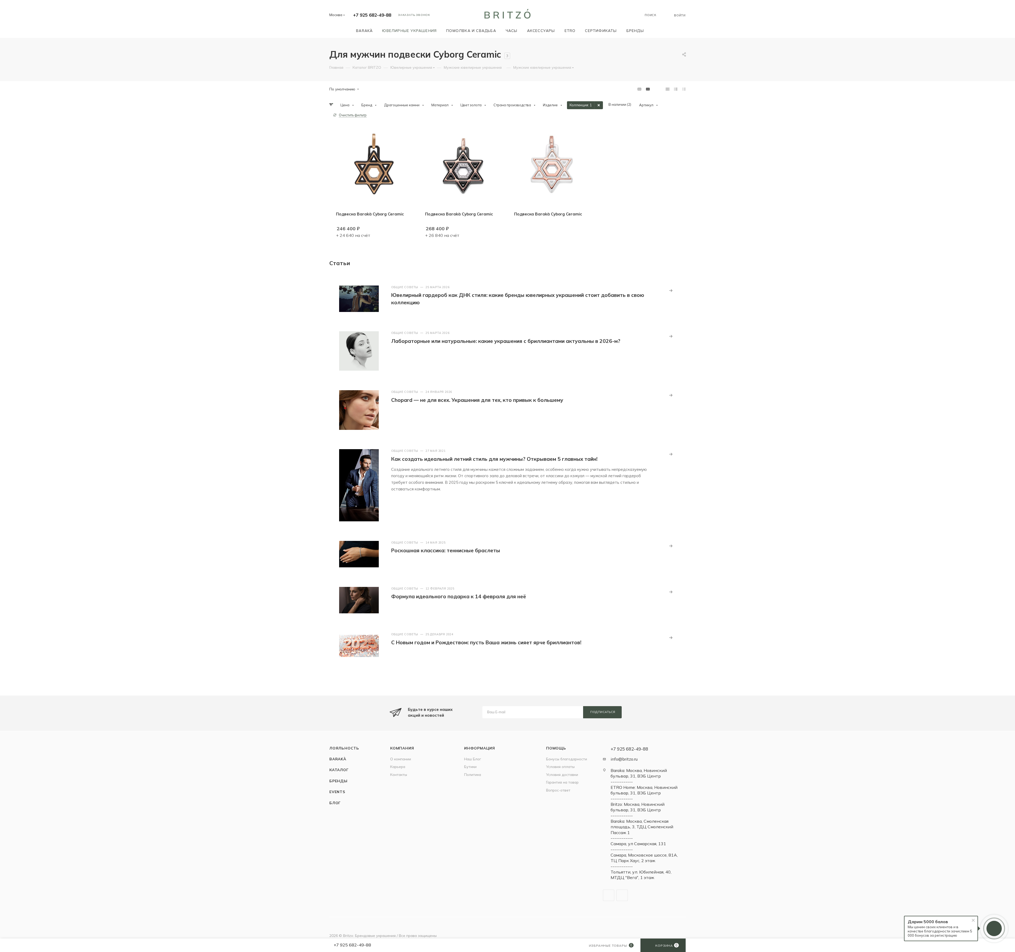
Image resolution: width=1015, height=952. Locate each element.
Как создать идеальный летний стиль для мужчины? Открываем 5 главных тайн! (494, 459)
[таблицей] (684, 89)
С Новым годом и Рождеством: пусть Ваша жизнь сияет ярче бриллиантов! (486, 642)
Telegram (608, 895)
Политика (472, 774)
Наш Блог (472, 759)
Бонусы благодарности (566, 759)
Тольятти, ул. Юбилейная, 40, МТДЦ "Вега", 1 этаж (641, 874)
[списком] (675, 89)
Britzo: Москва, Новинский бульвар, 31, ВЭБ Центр (638, 807)
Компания (402, 748)
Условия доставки (562, 774)
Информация (479, 748)
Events (337, 791)
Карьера (397, 766)
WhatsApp (622, 895)
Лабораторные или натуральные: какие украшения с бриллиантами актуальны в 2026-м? (505, 341)
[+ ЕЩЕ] (656, 31)
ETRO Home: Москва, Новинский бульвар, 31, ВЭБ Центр (644, 790)
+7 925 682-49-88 (372, 15)
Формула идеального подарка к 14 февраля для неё (458, 596)
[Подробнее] (671, 291)
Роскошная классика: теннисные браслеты (445, 550)
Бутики (470, 766)
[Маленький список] (639, 89)
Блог (335, 803)
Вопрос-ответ (558, 790)
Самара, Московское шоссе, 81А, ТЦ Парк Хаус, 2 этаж (644, 857)
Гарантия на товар (562, 782)
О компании (400, 759)
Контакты (398, 774)
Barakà (337, 759)
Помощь (556, 748)
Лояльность (344, 748)
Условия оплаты (560, 766)
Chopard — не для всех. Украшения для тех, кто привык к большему (477, 400)
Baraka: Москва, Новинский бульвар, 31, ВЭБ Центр (639, 773)
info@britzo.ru (624, 759)
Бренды (338, 781)
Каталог (339, 769)
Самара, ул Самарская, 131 (638, 843)
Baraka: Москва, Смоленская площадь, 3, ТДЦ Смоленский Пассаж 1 (642, 826)
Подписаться (602, 712)
